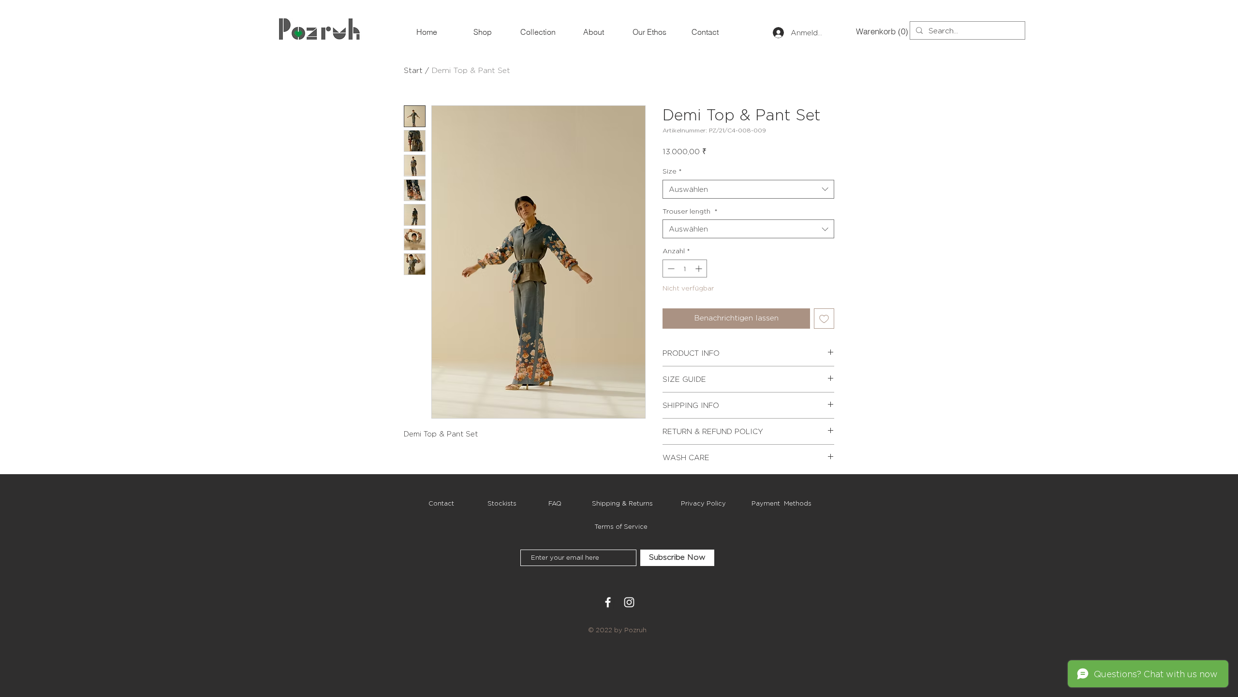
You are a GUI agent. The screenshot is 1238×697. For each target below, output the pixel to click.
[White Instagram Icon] (629, 602)
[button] (872, 31)
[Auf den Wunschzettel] (824, 318)
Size (672, 170)
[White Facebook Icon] (608, 602)
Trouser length (690, 211)
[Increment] (699, 268)
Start (413, 70)
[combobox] (748, 189)
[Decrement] (670, 268)
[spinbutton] (684, 268)
